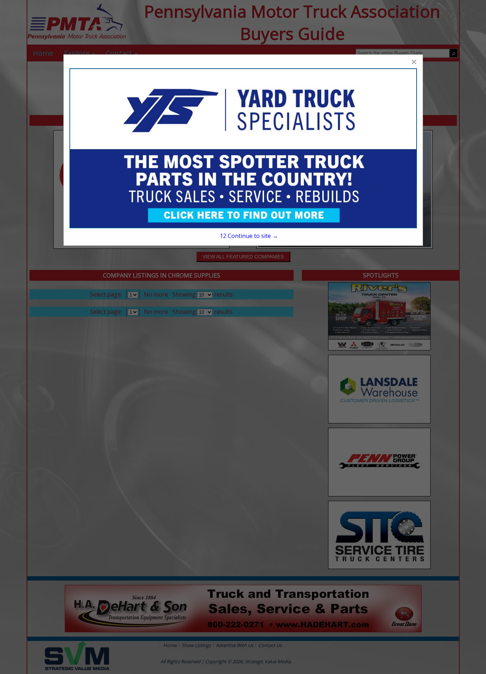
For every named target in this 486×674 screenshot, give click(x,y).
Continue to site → (249, 236)
